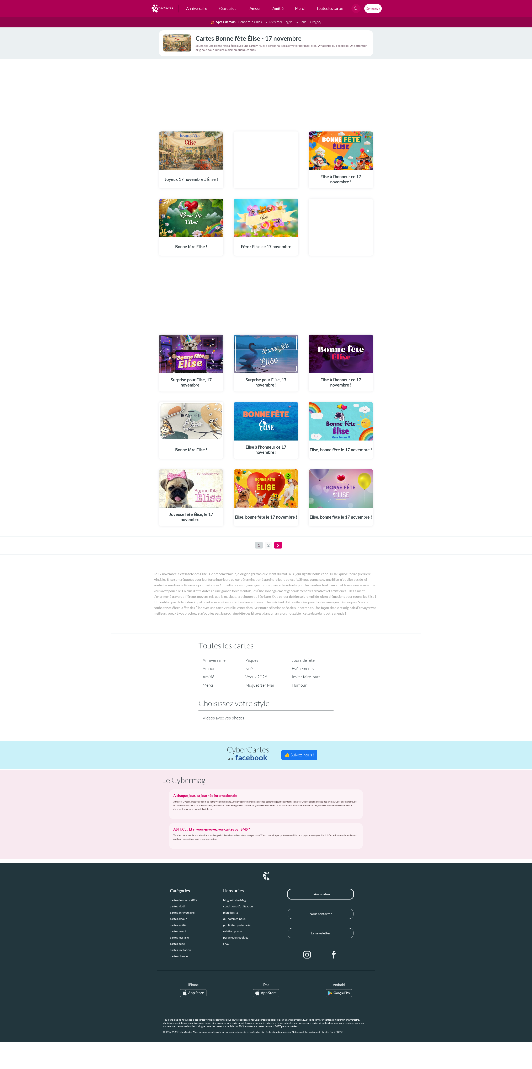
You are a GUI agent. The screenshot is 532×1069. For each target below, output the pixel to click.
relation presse (232, 931)
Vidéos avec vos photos (223, 718)
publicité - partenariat (237, 925)
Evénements (303, 668)
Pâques (251, 660)
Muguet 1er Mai (259, 685)
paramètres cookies (235, 937)
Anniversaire (214, 660)
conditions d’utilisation (238, 906)
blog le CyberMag (234, 900)
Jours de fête (303, 660)
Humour (299, 685)
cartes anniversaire (182, 912)
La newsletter (320, 933)
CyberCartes (248, 754)
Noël (249, 668)
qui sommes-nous (234, 918)
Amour (209, 668)
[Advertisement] (266, 93)
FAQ (226, 943)
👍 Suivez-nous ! (299, 755)
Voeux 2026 (256, 677)
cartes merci (178, 931)
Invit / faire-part (306, 677)
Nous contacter (321, 914)
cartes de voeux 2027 (183, 900)
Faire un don (321, 894)
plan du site (230, 912)
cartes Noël (177, 906)
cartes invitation (180, 950)
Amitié (208, 677)
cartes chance (179, 956)
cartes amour (178, 918)
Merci (208, 685)
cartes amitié (178, 925)
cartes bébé (177, 943)
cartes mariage (179, 937)
